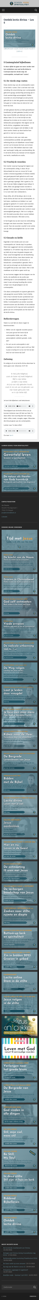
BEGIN (7, 49)
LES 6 (19, 51)
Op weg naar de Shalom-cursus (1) (14, 1267)
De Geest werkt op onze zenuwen (14, 1263)
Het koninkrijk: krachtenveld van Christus (16, 1248)
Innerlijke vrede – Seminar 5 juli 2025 (15, 1275)
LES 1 (13, 49)
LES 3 (23, 49)
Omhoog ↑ (33, 1296)
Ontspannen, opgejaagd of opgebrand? (15, 1270)
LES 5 (33, 49)
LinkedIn (4, 517)
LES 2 (18, 49)
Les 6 (11, 435)
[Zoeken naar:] (20, 1287)
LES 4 (28, 49)
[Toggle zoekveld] (36, 10)
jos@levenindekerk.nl (9, 513)
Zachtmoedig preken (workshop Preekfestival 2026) (20, 1258)
